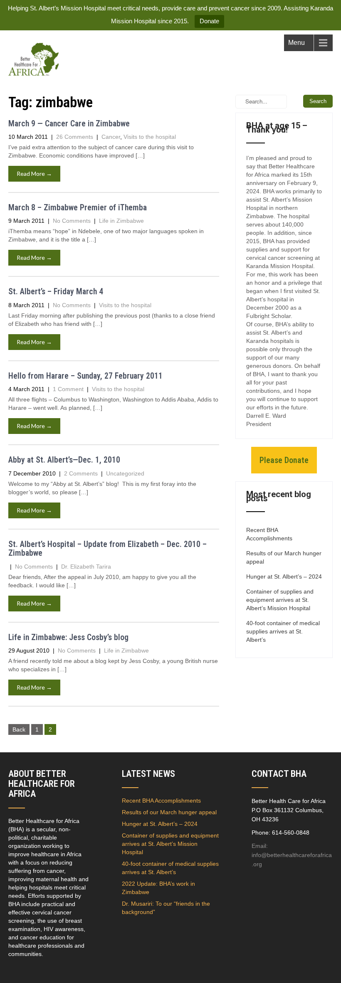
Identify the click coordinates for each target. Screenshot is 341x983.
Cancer (110, 136)
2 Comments (81, 473)
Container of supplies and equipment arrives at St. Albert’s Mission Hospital (280, 599)
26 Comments (74, 136)
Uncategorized (125, 473)
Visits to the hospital (150, 136)
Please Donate (284, 460)
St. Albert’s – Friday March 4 (55, 291)
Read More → (34, 173)
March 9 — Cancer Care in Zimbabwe (69, 123)
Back (18, 729)
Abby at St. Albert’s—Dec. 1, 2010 (64, 460)
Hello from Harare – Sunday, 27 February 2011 (85, 376)
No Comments (72, 220)
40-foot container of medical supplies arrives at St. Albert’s (283, 631)
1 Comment (68, 389)
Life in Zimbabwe (121, 220)
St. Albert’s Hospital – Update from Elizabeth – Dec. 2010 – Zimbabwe (107, 549)
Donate (209, 21)
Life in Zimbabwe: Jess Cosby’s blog (68, 637)
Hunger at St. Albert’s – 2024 (284, 576)
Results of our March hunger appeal (283, 557)
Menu (296, 42)
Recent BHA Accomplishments (269, 534)
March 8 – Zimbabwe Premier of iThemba (77, 207)
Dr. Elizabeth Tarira (86, 566)
